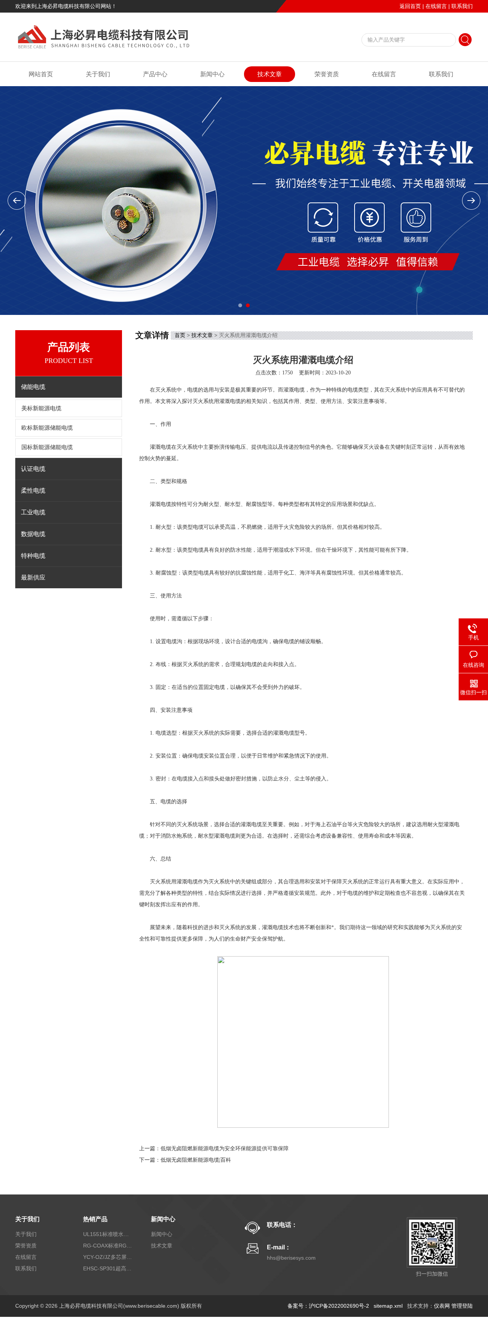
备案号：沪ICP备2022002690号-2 (328, 1306)
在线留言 (436, 6)
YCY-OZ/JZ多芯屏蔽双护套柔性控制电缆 (108, 1257)
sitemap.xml (388, 1306)
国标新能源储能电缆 (47, 447)
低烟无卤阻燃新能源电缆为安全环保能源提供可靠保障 (225, 1148)
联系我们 (462, 6)
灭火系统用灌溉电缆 (217, 401)
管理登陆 (462, 1306)
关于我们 (98, 74)
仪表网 (442, 1306)
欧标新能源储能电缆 (47, 428)
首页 (180, 335)
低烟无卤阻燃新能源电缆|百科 (196, 1160)
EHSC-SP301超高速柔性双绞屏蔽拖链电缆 (108, 1268)
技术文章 (269, 74)
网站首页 (41, 74)
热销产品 (95, 1219)
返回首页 (410, 6)
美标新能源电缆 (41, 408)
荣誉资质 (327, 74)
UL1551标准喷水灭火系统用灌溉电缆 (108, 1234)
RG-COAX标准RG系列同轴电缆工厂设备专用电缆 (108, 1246)
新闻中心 (212, 74)
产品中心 (155, 74)
